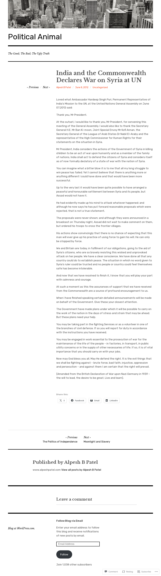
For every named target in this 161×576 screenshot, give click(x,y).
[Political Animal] (80, 14)
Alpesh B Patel (63, 87)
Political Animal (35, 36)
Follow (64, 554)
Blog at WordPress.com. (21, 528)
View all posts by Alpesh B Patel (81, 469)
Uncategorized (100, 87)
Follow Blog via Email (69, 520)
